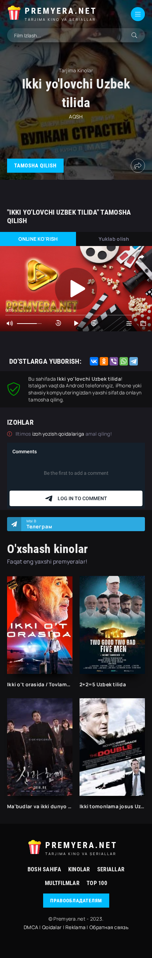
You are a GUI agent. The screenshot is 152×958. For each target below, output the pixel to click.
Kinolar (79, 869)
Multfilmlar (62, 883)
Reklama (75, 927)
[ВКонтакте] (94, 361)
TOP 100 (97, 883)
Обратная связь (108, 927)
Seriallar (111, 869)
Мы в (39, 524)
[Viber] (114, 361)
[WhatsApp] (123, 361)
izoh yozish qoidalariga (59, 433)
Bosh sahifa (44, 869)
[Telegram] (133, 361)
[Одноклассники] (104, 361)
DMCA (31, 927)
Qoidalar (52, 927)
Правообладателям (76, 900)
